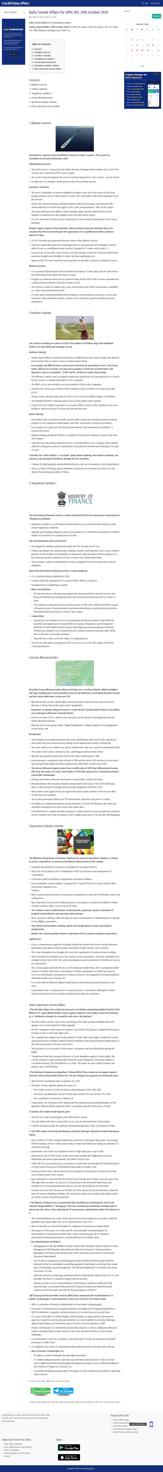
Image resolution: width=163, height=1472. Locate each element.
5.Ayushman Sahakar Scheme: (46, 65)
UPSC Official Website (13, 1444)
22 (158, 50)
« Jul (142, 66)
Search (127, 11)
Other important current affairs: (48, 69)
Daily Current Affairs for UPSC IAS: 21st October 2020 (97, 1402)
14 (153, 45)
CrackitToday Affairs (15, 3)
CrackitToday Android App (123, 1423)
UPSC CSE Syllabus (12, 1450)
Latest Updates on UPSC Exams (17, 1453)
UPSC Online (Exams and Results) (18, 1447)
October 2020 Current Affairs (59, 1381)
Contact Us (155, 3)
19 (142, 50)
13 (147, 45)
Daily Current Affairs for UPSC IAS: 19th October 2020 (52, 1402)
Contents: (37, 49)
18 (137, 50)
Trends (7, 1456)
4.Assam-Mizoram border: (45, 62)
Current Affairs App (121, 1420)
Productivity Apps (120, 1426)
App (146, 3)
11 (137, 45)
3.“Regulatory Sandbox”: (44, 59)
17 (132, 50)
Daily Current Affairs (38, 1381)
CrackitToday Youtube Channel (125, 1432)
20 (147, 50)
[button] (151, 1424)
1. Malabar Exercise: (42, 52)
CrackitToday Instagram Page (125, 1429)
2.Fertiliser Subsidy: (42, 55)
